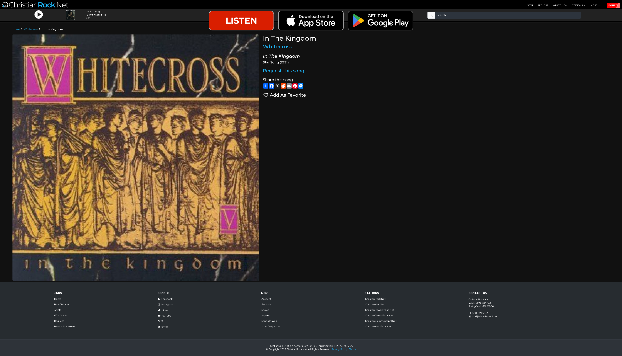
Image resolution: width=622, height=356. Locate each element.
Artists (57, 310)
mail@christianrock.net (485, 316)
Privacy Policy (339, 349)
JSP (88, 18)
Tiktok (164, 310)
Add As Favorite (287, 95)
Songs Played (269, 321)
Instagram (167, 304)
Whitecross (277, 46)
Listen (529, 5)
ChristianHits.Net (374, 304)
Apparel (265, 315)
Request (543, 5)
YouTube (166, 316)
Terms (352, 349)
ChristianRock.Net (375, 299)
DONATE (613, 5)
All (309, 349)
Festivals (266, 304)
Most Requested (271, 326)
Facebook (167, 299)
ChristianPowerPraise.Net (379, 310)
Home (57, 299)
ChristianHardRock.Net (378, 326)
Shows (265, 310)
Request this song (283, 70)
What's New (560, 5)
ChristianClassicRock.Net (379, 315)
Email (164, 327)
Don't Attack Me (96, 14)
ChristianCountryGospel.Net (381, 321)
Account (266, 299)
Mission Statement (65, 326)
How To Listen (62, 304)
